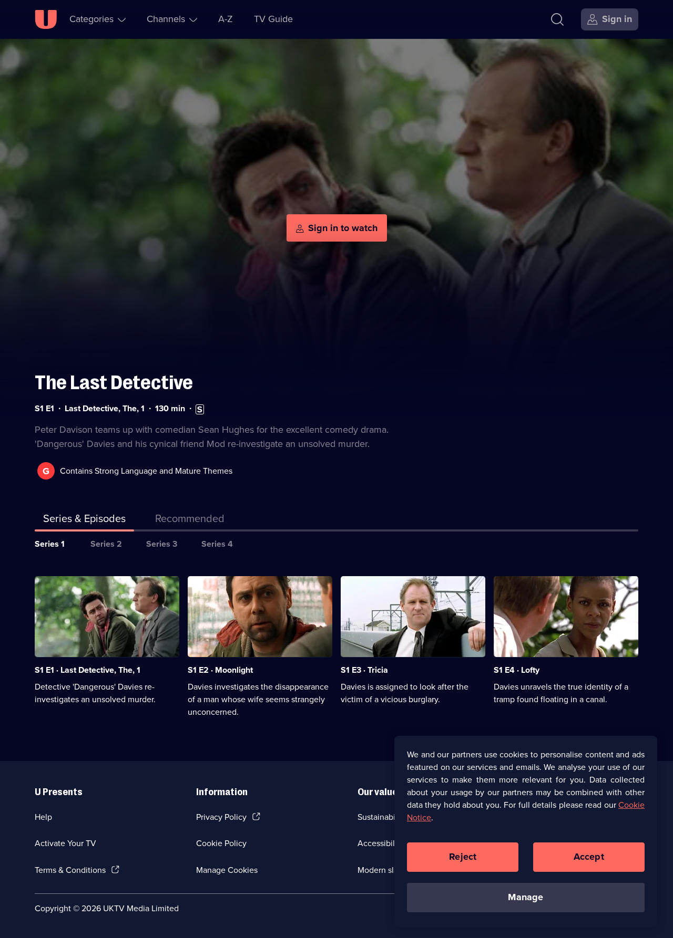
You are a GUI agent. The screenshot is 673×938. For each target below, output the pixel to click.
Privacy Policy (221, 817)
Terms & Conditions (70, 870)
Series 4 (217, 544)
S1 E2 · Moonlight (220, 670)
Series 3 (161, 544)
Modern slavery (386, 870)
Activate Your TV (65, 843)
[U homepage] (46, 19)
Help (43, 817)
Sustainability (382, 817)
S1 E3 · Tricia (364, 670)
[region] (525, 831)
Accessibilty (380, 843)
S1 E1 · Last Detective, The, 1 (87, 670)
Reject (462, 856)
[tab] (190, 520)
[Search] (557, 19)
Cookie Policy (221, 843)
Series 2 (106, 544)
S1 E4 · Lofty (516, 670)
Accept (589, 856)
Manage (525, 897)
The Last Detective (114, 382)
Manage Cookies (227, 870)
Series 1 (50, 544)
